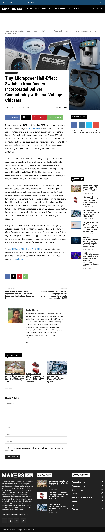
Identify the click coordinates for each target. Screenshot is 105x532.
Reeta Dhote (12, 108)
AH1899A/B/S (34, 128)
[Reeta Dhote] (15, 326)
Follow (82, 123)
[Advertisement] (35, 21)
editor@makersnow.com (19, 514)
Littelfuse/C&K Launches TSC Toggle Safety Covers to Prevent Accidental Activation (35, 379)
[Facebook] (93, 8)
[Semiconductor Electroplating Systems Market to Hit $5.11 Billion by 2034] (57, 368)
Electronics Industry (18, 31)
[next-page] (10, 387)
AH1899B (23, 249)
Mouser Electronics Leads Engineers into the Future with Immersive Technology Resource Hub (19, 294)
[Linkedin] (27, 342)
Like (74, 123)
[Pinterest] (19, 276)
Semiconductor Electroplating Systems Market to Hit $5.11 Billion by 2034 (56, 379)
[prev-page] (6, 387)
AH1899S (36, 249)
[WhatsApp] (25, 276)
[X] (101, 8)
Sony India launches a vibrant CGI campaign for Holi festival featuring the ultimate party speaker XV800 (52, 294)
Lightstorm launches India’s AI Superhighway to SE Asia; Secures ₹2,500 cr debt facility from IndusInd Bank (90, 226)
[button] (101, 2)
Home (7, 31)
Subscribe (97, 123)
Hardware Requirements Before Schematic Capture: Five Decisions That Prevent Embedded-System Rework (90, 242)
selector (19, 259)
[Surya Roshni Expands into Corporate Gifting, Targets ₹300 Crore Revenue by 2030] (15, 368)
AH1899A (13, 249)
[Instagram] (97, 8)
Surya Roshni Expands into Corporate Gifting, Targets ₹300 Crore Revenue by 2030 (14, 379)
